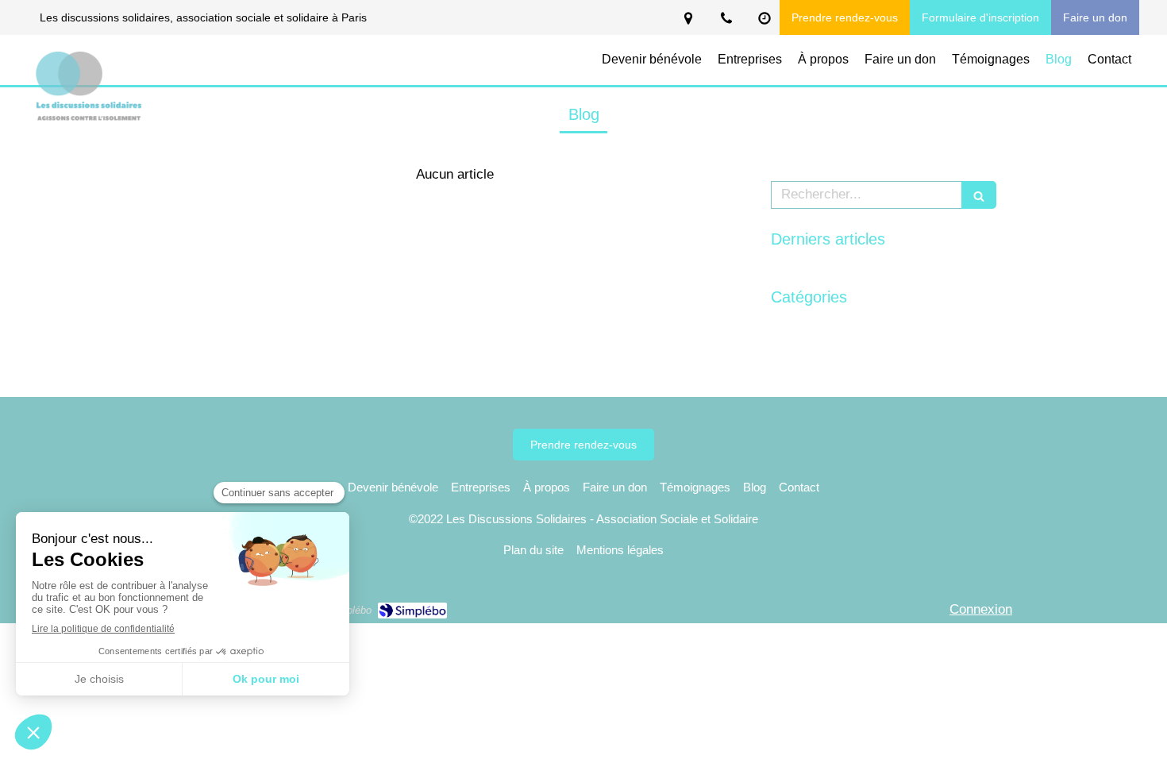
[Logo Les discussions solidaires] (89, 118)
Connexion (980, 609)
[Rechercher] (978, 195)
